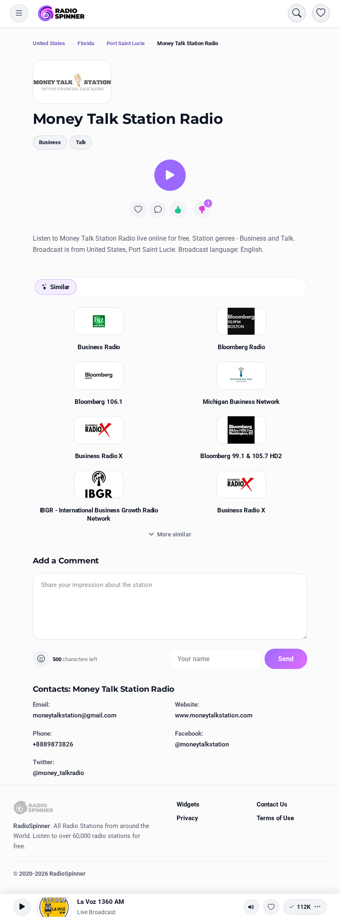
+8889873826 (53, 744)
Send (286, 659)
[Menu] (19, 13)
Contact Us (272, 804)
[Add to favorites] (138, 209)
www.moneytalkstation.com (214, 715)
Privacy (187, 818)
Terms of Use (275, 818)
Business (50, 142)
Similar (60, 287)
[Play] (170, 175)
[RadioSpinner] (61, 13)
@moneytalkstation (202, 744)
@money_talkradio (58, 773)
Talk (81, 142)
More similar (174, 534)
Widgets (188, 804)
